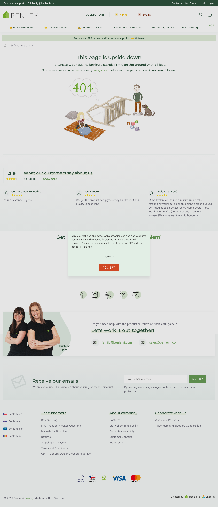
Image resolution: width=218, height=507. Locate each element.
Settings (109, 256)
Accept (109, 267)
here (90, 246)
